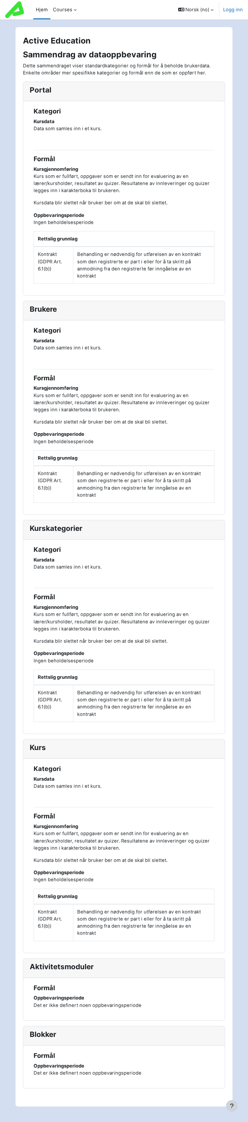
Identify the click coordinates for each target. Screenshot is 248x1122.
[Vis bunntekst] (232, 1106)
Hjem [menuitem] (42, 10)
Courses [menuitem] (62, 10)
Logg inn (233, 10)
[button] (196, 9)
